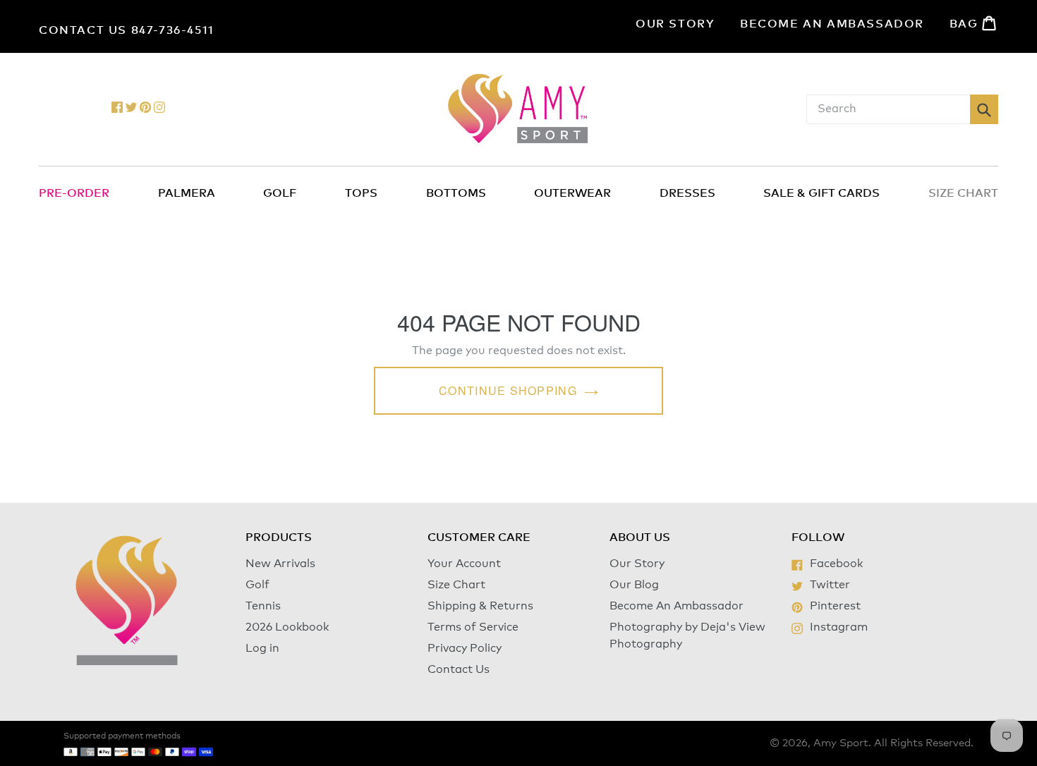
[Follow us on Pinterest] (145, 109)
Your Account (464, 563)
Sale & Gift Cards (821, 193)
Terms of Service (472, 627)
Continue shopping (508, 390)
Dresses (687, 193)
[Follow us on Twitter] (131, 109)
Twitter (829, 584)
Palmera (186, 193)
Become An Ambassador (677, 606)
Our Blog (634, 584)
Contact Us (458, 669)
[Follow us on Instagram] (159, 109)
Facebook (836, 563)
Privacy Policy (464, 648)
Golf (279, 193)
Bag (974, 23)
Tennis (263, 606)
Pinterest (835, 606)
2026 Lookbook (287, 627)
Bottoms (456, 193)
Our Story (675, 24)
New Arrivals (280, 563)
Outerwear (572, 193)
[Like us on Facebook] (117, 109)
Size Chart (456, 584)
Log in (262, 648)
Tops (361, 193)
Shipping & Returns (480, 606)
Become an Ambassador (832, 24)
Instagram (838, 627)
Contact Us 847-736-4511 (126, 30)
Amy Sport (840, 743)
